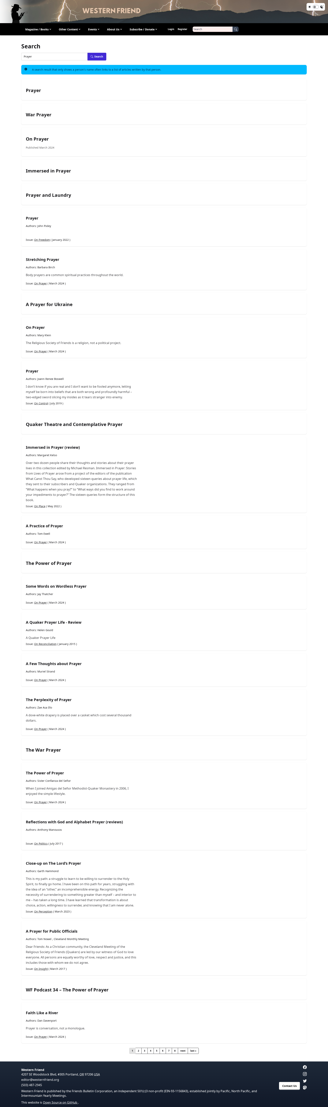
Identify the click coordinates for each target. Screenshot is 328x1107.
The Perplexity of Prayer (49, 699)
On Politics (41, 843)
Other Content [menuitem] (68, 29)
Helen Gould (45, 630)
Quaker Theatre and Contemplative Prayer (74, 424)
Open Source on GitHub (60, 1102)
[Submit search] (236, 29)
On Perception (43, 911)
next (182, 1050)
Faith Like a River (42, 1012)
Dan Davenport (47, 1020)
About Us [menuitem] (113, 29)
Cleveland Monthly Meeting (71, 939)
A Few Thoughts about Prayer (54, 663)
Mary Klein (44, 335)
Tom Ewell (43, 533)
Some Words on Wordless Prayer (56, 586)
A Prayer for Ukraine (49, 304)
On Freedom (42, 240)
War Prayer (38, 115)
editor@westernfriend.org (40, 1080)
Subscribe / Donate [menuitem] (142, 29)
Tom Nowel (44, 939)
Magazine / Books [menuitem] (37, 29)
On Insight (41, 969)
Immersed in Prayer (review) (53, 447)
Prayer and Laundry (48, 195)
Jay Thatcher (45, 594)
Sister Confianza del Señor (54, 781)
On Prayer (37, 139)
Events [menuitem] (92, 29)
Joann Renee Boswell (50, 379)
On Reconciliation (45, 644)
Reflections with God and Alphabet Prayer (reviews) (74, 821)
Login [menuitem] (171, 29)
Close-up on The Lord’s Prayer (53, 863)
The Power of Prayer (49, 563)
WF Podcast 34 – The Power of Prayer (67, 990)
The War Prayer (43, 750)
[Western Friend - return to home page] (164, 11)
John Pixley (44, 226)
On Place (39, 506)
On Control (41, 403)
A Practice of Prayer (44, 525)
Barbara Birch (46, 267)
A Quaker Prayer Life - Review (53, 622)
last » (193, 1050)
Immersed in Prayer (48, 171)
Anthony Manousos (49, 829)
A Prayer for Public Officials (51, 931)
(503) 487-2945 (31, 1085)
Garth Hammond (48, 871)
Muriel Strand (46, 671)
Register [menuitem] (182, 29)
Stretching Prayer (42, 259)
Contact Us (289, 1086)
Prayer (33, 90)
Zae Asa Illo (44, 707)
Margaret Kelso (47, 455)
